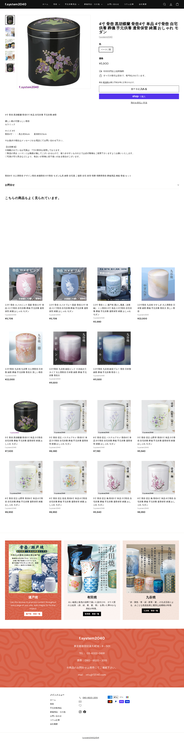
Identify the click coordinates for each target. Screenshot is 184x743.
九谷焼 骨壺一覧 (151, 610)
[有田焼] (92, 568)
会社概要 (143, 4)
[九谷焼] (150, 568)
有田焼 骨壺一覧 (92, 614)
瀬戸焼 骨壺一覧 (33, 614)
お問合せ (10, 184)
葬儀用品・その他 (92, 4)
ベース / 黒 (106, 49)
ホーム (45, 4)
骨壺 (55, 4)
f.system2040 (15, 4)
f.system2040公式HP (90, 738)
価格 (101, 58)
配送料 (106, 82)
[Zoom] (53, 52)
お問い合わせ (113, 4)
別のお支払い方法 (139, 102)
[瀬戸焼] (33, 568)
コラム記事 (129, 4)
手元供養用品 (71, 4)
